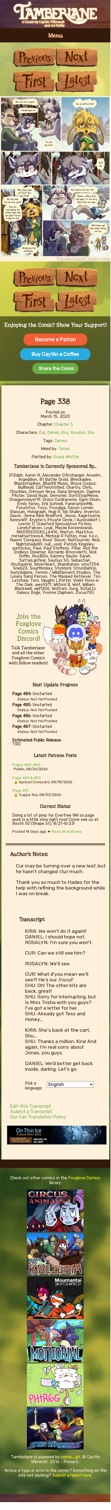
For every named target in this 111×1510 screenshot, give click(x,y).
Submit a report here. (72, 1475)
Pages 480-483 (26, 765)
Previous (34, 57)
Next (76, 57)
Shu (91, 432)
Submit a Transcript (31, 1111)
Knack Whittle (66, 457)
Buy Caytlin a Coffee (55, 354)
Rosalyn (77, 432)
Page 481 (20, 790)
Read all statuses (67, 831)
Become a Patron (55, 339)
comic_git (70, 1457)
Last (76, 81)
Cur (42, 432)
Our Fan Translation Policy (38, 1117)
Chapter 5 (63, 424)
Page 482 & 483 (26, 778)
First (34, 81)
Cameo (60, 440)
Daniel (53, 432)
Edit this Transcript (30, 1106)
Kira (64, 432)
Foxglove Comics (84, 1178)
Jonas (64, 448)
